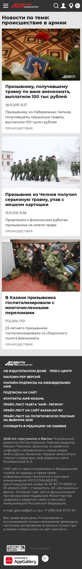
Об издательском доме (24, 371)
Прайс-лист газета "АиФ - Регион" (33, 404)
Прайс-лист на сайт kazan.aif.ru (33, 410)
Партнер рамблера (40, 548)
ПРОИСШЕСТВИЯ (19, 128)
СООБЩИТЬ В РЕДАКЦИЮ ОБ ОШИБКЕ (34, 426)
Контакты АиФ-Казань (23, 398)
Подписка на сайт (20, 392)
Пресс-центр (61, 371)
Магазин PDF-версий (21, 377)
